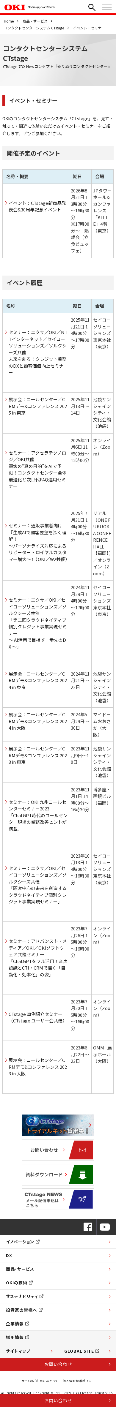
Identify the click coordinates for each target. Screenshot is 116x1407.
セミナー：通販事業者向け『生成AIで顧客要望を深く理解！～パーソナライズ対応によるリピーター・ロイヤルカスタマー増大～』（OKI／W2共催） (38, 542)
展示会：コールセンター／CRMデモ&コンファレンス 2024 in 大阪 (38, 721)
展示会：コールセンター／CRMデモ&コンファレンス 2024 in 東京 (38, 680)
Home (9, 20)
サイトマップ (18, 1351)
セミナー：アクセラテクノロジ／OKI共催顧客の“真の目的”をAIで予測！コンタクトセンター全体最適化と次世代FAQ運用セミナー (38, 469)
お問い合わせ (58, 1364)
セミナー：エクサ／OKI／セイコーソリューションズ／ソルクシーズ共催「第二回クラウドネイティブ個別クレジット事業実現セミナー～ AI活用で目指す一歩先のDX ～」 (38, 623)
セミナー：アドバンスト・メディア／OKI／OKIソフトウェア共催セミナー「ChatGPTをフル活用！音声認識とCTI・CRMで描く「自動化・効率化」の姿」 (38, 958)
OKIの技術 (16, 1283)
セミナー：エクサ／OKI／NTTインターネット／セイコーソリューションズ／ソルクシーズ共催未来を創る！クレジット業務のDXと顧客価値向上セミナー (38, 352)
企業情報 (15, 1324)
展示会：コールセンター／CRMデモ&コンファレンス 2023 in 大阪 (38, 1066)
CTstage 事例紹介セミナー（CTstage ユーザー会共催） (38, 1017)
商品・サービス (35, 20)
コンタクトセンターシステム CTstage (34, 27)
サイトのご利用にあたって (39, 1380)
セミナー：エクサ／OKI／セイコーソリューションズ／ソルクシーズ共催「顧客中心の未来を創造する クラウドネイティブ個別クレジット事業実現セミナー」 (38, 885)
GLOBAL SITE (79, 1351)
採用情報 (15, 1337)
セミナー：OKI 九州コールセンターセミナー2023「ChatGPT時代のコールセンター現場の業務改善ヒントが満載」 (38, 815)
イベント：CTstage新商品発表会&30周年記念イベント (37, 206)
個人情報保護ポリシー (79, 1380)
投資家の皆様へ (21, 1310)
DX (9, 1255)
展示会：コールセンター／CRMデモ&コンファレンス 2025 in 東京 (38, 406)
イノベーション (20, 1242)
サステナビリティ (22, 1296)
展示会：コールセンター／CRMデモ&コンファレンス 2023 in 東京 (38, 755)
